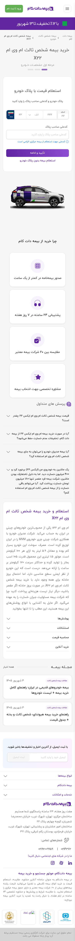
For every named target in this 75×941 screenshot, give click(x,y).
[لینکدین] (70, 863)
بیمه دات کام (67, 38)
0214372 (66, 849)
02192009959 (45, 849)
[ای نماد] (28, 917)
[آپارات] (61, 863)
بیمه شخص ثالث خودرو (47, 38)
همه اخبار (8, 667)
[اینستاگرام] (53, 863)
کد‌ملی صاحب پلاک (56, 127)
